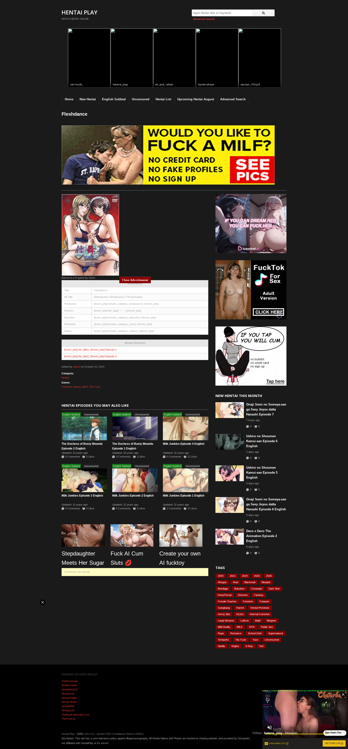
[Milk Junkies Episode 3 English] (84, 480)
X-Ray (249, 646)
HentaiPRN (68, 706)
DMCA (139, 733)
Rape (221, 633)
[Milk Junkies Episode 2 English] (135, 480)
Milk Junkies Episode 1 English (183, 495)
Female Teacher (227, 601)
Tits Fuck (94, 386)
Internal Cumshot (259, 614)
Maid (257, 620)
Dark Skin (274, 588)
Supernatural (275, 633)
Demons (243, 595)
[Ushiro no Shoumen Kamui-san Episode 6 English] (230, 441)
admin (76, 366)
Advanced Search (204, 19)
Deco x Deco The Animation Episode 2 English (261, 536)
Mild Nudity (224, 627)
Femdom (67, 386)
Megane (271, 620)
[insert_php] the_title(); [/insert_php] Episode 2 (90, 356)
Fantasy (258, 595)
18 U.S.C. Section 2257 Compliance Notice (109, 733)
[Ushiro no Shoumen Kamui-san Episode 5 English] (230, 473)
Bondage (223, 588)
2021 (233, 575)
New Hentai (88, 99)
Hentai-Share (69, 702)
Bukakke (239, 588)
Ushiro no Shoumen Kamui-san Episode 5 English (261, 472)
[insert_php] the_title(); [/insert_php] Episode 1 (90, 349)
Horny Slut (224, 614)
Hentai (65, 377)
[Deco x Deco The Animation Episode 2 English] (230, 536)
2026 (269, 575)
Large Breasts (226, 620)
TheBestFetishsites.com (75, 714)
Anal (235, 582)
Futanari (264, 601)
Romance (235, 633)
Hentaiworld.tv (70, 689)
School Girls (255, 633)
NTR (251, 627)
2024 (245, 575)
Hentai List (163, 99)
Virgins (235, 646)
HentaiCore (68, 710)
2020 (220, 575)
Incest (239, 614)
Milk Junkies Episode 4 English (183, 443)
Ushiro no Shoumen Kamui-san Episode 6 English (261, 441)
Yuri (261, 646)
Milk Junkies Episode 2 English (133, 495)
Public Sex (267, 627)
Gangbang (224, 607)
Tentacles (223, 639)
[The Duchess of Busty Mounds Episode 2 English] (84, 428)
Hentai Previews (259, 607)
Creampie (256, 588)
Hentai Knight (69, 697)
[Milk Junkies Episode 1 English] (185, 480)
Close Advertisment (135, 280)
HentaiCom (68, 693)
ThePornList (69, 718)
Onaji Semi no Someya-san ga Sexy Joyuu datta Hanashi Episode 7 (266, 409)
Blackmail (249, 582)
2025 (257, 575)
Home (69, 99)
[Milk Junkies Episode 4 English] (185, 428)
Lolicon (245, 620)
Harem (77, 386)
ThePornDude (70, 681)
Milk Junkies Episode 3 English (82, 495)
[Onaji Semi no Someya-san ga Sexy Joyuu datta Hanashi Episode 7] (230, 410)
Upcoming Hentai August (195, 99)
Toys (255, 639)
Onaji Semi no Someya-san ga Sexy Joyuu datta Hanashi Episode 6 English (266, 504)
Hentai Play (80, 12)
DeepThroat (225, 595)
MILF (85, 386)
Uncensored (140, 99)
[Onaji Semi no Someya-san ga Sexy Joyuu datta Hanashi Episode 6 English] (230, 505)
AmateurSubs (69, 685)
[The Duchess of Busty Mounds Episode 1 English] (135, 428)
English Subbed (114, 99)
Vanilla (221, 646)
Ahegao (222, 582)
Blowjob (266, 582)
